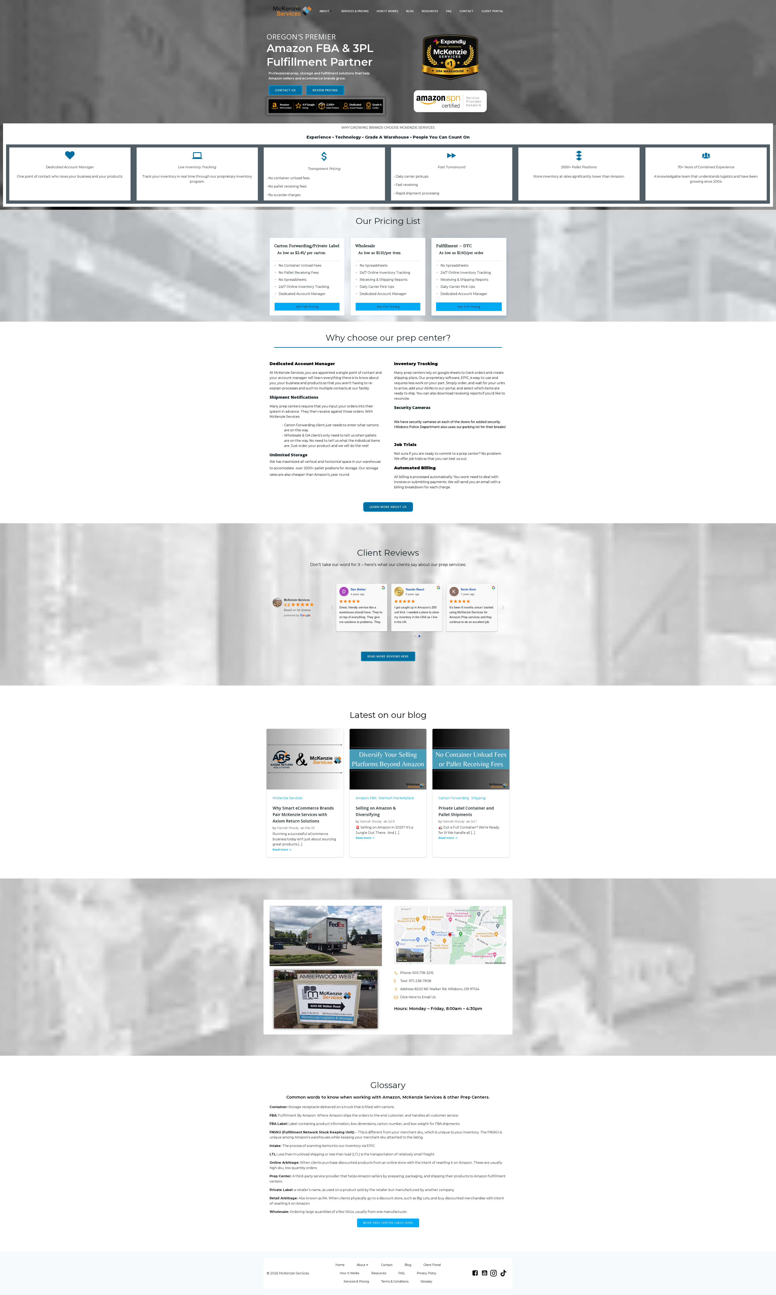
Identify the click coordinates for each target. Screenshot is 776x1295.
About (324, 11)
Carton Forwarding (454, 798)
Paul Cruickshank (470, 589)
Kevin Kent (410, 589)
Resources (430, 11)
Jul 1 (474, 821)
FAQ (448, 11)
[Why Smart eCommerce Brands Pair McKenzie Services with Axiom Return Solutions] (305, 759)
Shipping (478, 798)
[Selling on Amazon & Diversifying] (388, 759)
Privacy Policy (426, 1273)
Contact (466, 11)
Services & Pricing (355, 11)
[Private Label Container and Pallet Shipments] (470, 759)
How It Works (387, 11)
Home (340, 1265)
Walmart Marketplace (396, 798)
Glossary (426, 1281)
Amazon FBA (366, 798)
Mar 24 (310, 828)
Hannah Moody (288, 828)
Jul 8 (391, 821)
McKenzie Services (287, 798)
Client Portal (492, 11)
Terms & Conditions (394, 1281)
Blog (410, 11)
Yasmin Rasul (356, 589)
